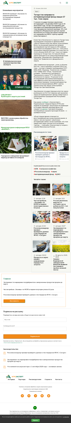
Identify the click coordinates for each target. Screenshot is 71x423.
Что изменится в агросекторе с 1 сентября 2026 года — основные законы (34, 366)
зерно (54, 172)
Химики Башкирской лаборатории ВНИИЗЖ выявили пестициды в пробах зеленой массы (60, 264)
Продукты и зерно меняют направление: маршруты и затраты (41, 260)
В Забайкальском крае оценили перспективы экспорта (12, 63)
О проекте (48, 379)
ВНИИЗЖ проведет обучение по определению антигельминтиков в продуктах (15, 35)
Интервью (13, 54)
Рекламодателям (35, 379)
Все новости (14, 301)
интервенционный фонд (44, 174)
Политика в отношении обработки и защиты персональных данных (35, 386)
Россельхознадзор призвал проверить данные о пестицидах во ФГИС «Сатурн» (44, 155)
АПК (36, 169)
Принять (35, 420)
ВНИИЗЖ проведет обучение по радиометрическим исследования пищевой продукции (15, 16)
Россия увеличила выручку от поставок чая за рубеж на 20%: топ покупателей (60, 204)
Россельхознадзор (42, 172)
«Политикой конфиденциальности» (13, 342)
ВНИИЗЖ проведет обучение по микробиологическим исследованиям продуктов (15, 26)
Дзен (52, 166)
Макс (55, 166)
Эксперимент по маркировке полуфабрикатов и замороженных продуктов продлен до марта (60, 232)
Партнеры (21, 379)
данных (45, 109)
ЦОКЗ (58, 174)
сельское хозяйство (48, 169)
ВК (59, 166)
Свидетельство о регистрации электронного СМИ (35, 389)
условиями (66, 417)
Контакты (58, 379)
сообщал (45, 102)
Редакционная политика (35, 391)
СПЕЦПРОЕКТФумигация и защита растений (13, 95)
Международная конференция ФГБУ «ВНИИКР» (15, 128)
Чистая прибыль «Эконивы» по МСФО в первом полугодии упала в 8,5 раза (41, 204)
